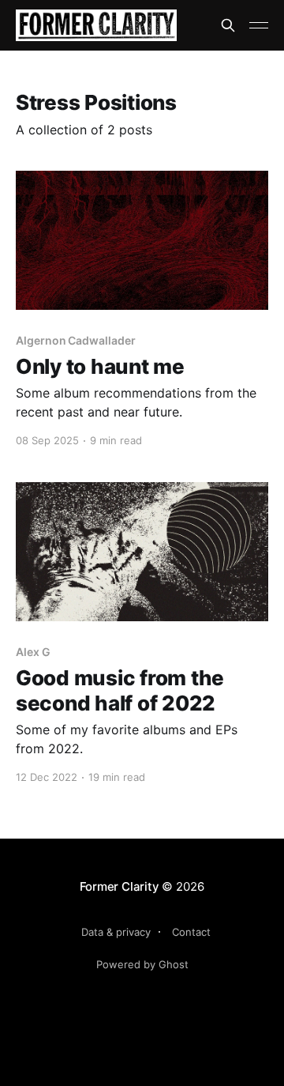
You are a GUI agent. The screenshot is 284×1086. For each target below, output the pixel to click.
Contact (191, 932)
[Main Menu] (259, 25)
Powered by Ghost (142, 964)
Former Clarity (119, 886)
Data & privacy (116, 932)
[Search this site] (228, 25)
